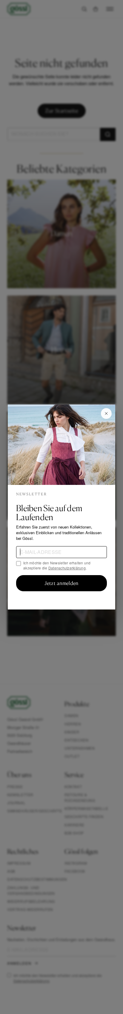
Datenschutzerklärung (67, 567)
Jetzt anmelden (61, 583)
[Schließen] (106, 413)
